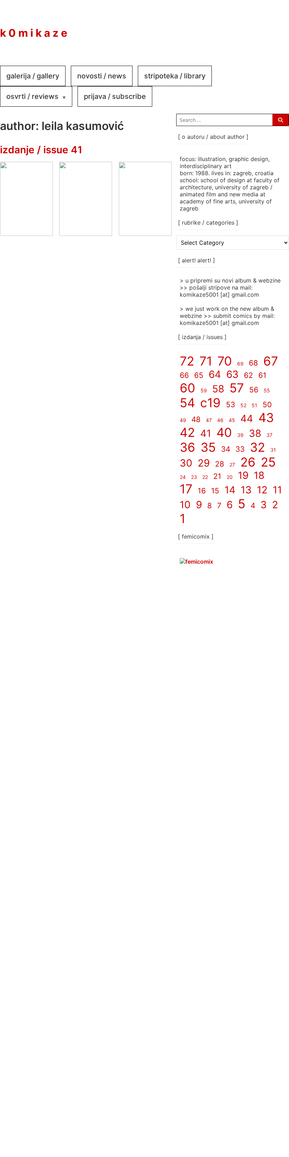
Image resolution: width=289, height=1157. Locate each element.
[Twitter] (274, 28)
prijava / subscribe (115, 96)
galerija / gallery (32, 76)
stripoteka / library (174, 76)
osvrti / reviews (32, 96)
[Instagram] (253, 28)
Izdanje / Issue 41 (41, 150)
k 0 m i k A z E (33, 32)
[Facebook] (232, 28)
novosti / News (101, 76)
